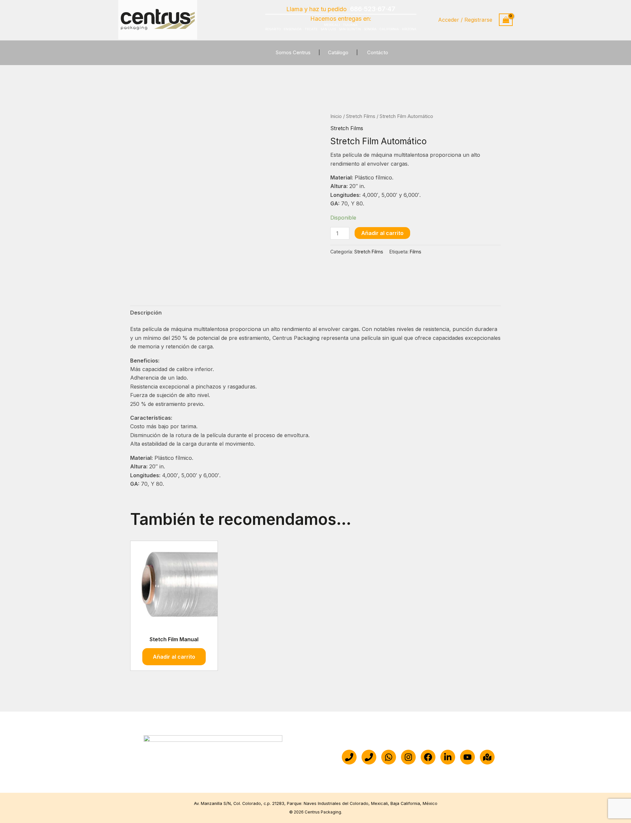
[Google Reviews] (487, 757)
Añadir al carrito (382, 233)
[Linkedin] (447, 757)
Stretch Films (360, 116)
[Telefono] (349, 757)
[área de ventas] (369, 757)
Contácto (377, 52)
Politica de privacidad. (384, 775)
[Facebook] (428, 757)
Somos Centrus (293, 52)
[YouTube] (467, 757)
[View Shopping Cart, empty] (506, 19)
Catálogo (338, 52)
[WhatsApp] (388, 757)
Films (415, 251)
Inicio (336, 116)
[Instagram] (408, 757)
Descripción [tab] (146, 312)
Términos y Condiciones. (448, 775)
